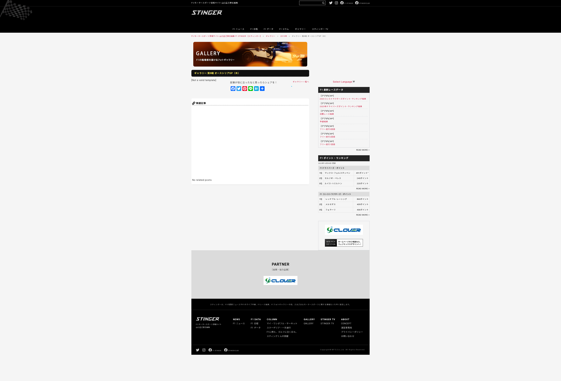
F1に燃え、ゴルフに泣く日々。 (282, 332)
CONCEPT (346, 323)
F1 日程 (254, 29)
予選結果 (324, 122)
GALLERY (309, 319)
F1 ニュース (238, 29)
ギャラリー (300, 29)
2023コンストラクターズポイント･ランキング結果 (343, 99)
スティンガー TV (320, 29)
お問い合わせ (347, 336)
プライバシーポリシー (352, 332)
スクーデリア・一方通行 (279, 328)
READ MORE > (363, 150)
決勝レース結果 (327, 114)
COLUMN (272, 319)
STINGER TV (328, 319)
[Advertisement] (316, 15)
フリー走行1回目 (327, 144)
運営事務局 (346, 328)
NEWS (236, 319)
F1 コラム (284, 29)
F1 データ (268, 29)
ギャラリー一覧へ (301, 82)
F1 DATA (256, 319)
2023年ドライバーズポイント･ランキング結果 (341, 106)
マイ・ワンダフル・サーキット (282, 323)
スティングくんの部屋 (278, 336)
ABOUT (345, 319)
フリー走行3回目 (327, 129)
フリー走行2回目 (327, 137)
